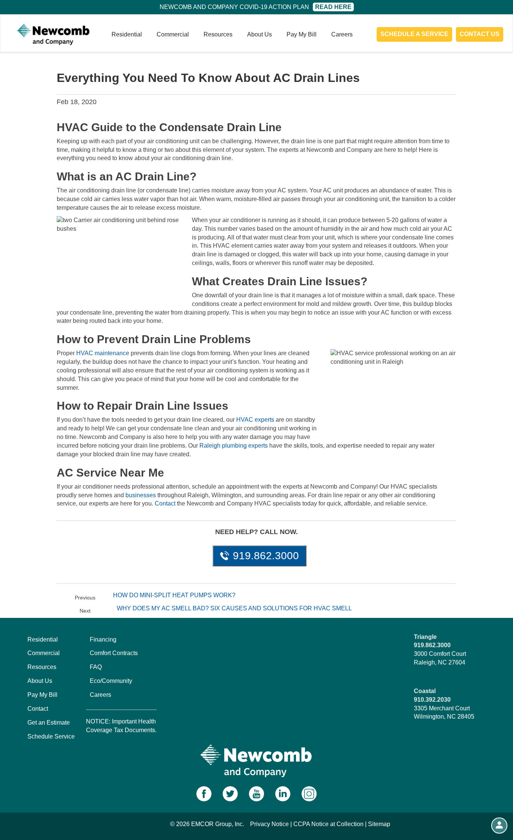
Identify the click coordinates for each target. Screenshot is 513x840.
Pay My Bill (302, 34)
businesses (140, 495)
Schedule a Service (414, 34)
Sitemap (379, 824)
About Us (259, 34)
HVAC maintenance (102, 353)
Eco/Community (111, 681)
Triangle (425, 637)
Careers (342, 34)
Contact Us (479, 34)
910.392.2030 (432, 699)
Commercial (173, 34)
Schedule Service (51, 736)
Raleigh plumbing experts (233, 445)
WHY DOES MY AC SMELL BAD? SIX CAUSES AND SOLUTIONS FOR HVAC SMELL (234, 608)
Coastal (425, 691)
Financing (103, 639)
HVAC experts (255, 419)
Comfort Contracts (114, 653)
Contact (165, 503)
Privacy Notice (269, 824)
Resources (218, 34)
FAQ (96, 667)
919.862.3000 (266, 556)
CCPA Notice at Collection (328, 824)
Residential (127, 34)
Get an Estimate (48, 722)
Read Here (333, 7)
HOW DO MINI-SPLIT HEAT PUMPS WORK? (174, 595)
